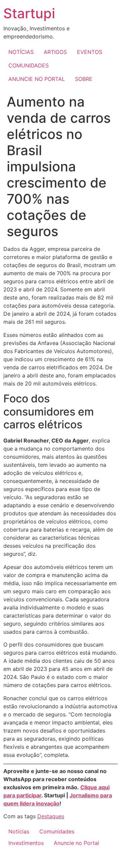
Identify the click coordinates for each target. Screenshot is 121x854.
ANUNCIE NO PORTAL (36, 79)
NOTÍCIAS (21, 52)
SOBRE (83, 79)
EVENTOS (89, 52)
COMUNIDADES (28, 65)
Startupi (29, 13)
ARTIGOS (55, 52)
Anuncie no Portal (76, 842)
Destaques (50, 816)
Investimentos (26, 842)
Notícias (18, 831)
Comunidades (56, 831)
